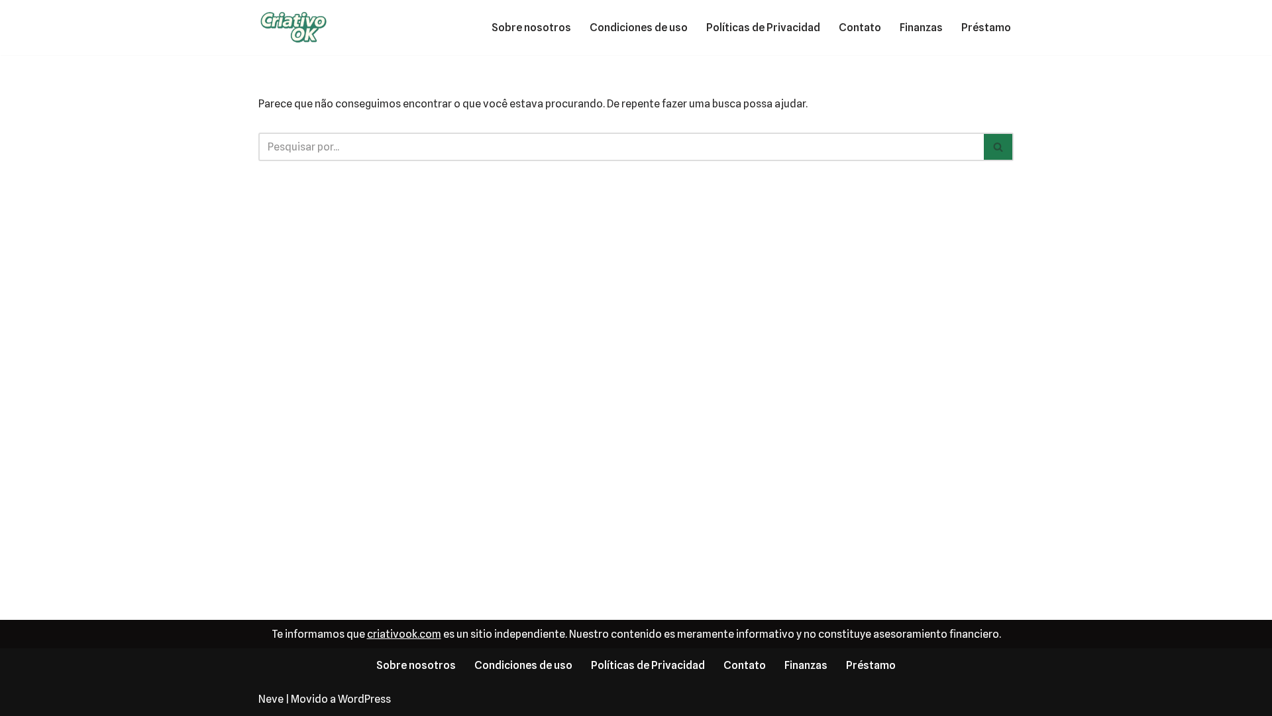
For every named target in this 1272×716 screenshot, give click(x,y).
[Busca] (999, 147)
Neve (271, 699)
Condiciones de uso (639, 27)
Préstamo (986, 27)
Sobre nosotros (531, 27)
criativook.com (404, 634)
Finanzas (921, 27)
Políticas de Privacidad (763, 27)
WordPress (364, 699)
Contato (860, 27)
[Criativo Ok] (298, 27)
